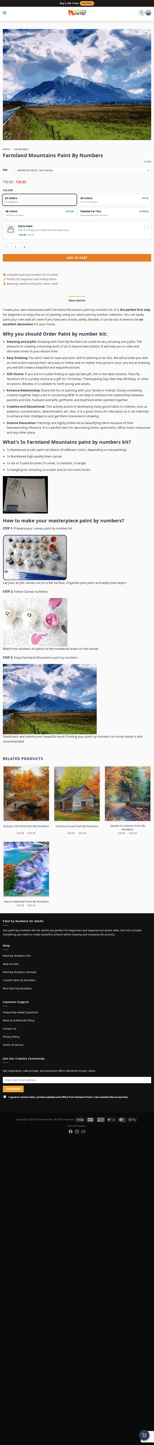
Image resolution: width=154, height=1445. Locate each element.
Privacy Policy (11, 1036)
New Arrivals (11, 964)
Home (6, 149)
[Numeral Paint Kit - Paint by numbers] (77, 12)
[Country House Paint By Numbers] (77, 794)
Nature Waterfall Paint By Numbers (26, 901)
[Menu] (6, 13)
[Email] (83, 1131)
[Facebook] (70, 1131)
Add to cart (76, 258)
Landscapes (21, 149)
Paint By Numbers (70, 342)
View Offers (87, 3)
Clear (147, 161)
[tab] (77, 300)
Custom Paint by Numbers (19, 980)
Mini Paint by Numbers (17, 988)
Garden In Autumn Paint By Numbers (127, 827)
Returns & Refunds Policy (19, 1020)
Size (5, 170)
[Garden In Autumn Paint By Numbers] (127, 794)
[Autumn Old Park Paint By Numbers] (26, 794)
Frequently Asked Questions (20, 1012)
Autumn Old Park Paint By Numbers (26, 826)
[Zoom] (7, 135)
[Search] (142, 13)
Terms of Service (13, 1045)
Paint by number (78, 334)
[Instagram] (77, 1131)
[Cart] (148, 13)
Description (77, 300)
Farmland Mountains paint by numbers (80, 310)
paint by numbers (100, 520)
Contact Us (9, 1028)
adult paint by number (92, 315)
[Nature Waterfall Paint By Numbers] (26, 869)
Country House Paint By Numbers (77, 826)
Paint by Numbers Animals (19, 972)
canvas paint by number (50, 528)
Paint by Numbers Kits (17, 955)
